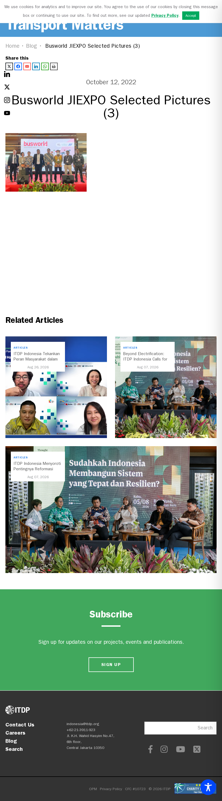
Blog (31, 46)
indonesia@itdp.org (83, 724)
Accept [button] (190, 16)
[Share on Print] (54, 66)
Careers (15, 732)
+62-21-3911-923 (81, 730)
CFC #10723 (135, 789)
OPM (93, 789)
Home (12, 46)
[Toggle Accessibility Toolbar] (208, 787)
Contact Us (19, 724)
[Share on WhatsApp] (45, 66)
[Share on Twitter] (9, 66)
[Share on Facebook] (18, 66)
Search (14, 749)
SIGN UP (111, 664)
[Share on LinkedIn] (36, 66)
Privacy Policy (111, 789)
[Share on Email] (27, 66)
